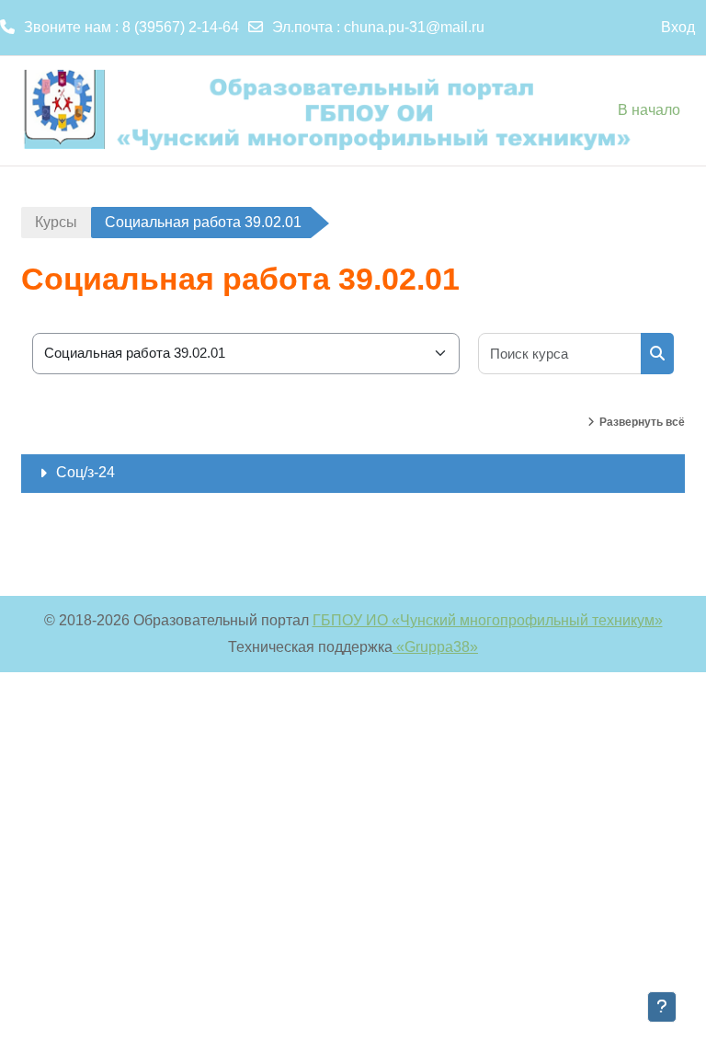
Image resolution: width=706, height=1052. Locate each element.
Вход (678, 27)
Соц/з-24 (85, 472)
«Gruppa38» (435, 647)
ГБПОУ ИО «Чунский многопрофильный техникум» (488, 620)
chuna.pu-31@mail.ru (414, 27)
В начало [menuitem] (649, 110)
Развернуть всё (642, 422)
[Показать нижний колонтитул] (662, 1007)
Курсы (56, 222)
